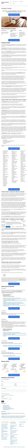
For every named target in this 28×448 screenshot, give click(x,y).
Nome (2, 383)
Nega (13, 226)
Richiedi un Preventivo (14, 14)
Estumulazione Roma (4, 439)
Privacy (20, 425)
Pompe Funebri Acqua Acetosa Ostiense (8, 408)
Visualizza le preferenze (19, 226)
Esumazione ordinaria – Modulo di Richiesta (9, 355)
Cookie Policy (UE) (21, 426)
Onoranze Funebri (3, 413)
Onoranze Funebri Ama (19, 417)
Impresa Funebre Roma (4, 427)
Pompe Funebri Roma (6, 405)
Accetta (8, 226)
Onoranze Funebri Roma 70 (14, 430)
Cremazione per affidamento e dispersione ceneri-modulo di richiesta (12, 302)
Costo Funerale (21, 1)
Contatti (13, 3)
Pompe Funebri (3, 416)
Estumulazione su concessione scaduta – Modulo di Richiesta (11, 345)
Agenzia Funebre (15, 1)
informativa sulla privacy (7, 393)
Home (11, 1)
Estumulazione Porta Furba (14, 434)
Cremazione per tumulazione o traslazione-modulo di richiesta (11, 332)
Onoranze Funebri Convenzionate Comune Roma (4, 431)
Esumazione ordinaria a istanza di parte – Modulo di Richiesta (11, 356)
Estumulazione (17, 416)
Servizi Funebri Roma (4, 425)
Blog (10, 3)
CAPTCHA (2, 396)
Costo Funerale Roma (4, 433)
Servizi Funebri (8, 416)
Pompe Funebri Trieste (13, 431)
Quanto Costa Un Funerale (12, 417)
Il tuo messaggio (3, 388)
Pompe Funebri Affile (6, 409)
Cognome (15, 383)
